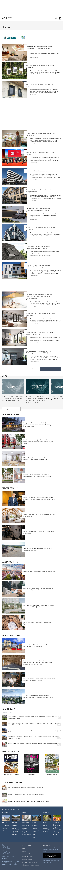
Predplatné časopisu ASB (29, 854)
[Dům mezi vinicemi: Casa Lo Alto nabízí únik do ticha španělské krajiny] (6, 817)
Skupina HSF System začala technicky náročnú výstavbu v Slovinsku (26, 794)
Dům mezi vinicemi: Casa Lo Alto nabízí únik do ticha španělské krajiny (6, 826)
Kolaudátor (15, 409)
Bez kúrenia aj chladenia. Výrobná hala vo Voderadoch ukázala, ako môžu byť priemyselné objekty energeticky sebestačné (37, 662)
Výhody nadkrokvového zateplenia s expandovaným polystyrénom (25, 787)
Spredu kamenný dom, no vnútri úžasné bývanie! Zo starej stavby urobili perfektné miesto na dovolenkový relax (36, 830)
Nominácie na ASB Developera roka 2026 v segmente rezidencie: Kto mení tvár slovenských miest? (12, 398)
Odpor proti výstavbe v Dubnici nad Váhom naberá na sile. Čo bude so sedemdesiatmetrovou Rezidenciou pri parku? (32, 717)
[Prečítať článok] (14, 52)
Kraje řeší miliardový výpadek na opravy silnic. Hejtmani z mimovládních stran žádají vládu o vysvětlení (15, 828)
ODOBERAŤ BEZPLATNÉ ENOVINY (52, 856)
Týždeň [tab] (5, 713)
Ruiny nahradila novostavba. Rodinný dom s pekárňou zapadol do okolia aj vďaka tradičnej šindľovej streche (37, 424)
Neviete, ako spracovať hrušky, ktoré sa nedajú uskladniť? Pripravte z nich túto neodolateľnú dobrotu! (57, 828)
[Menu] (60, 18)
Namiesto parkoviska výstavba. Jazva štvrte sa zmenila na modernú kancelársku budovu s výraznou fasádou (39, 441)
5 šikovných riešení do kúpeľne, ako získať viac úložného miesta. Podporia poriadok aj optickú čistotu (26, 828)
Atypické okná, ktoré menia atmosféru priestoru (40, 171)
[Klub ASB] (56, 18)
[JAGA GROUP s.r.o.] (6, 849)
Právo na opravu (27, 859)
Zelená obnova (9, 635)
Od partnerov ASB (10, 782)
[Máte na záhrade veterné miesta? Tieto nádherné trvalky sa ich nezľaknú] (47, 817)
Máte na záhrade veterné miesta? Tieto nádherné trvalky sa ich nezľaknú (46, 827)
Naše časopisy (8, 751)
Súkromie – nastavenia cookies (30, 865)
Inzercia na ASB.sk (27, 856)
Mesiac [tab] (11, 713)
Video (4, 376)
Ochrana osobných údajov (29, 862)
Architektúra (8, 414)
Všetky (6, 409)
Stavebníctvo (8, 488)
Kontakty (25, 851)
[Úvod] (7, 18)
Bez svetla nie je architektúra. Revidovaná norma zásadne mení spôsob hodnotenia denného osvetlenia (39, 296)
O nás (23, 848)
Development (8, 562)
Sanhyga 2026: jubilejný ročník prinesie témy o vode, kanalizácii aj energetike (28, 801)
